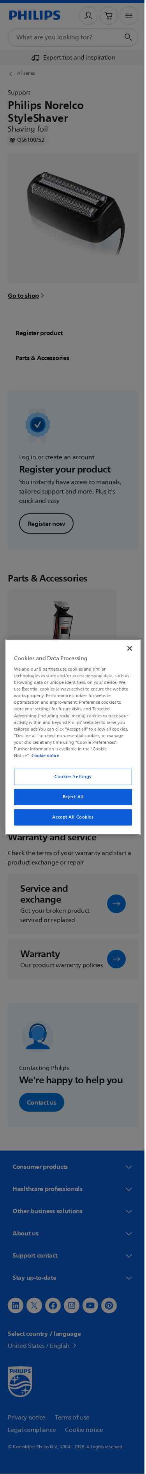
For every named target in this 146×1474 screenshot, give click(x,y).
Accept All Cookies (70, 817)
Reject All (70, 797)
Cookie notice (43, 755)
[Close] (125, 648)
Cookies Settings (69, 776)
